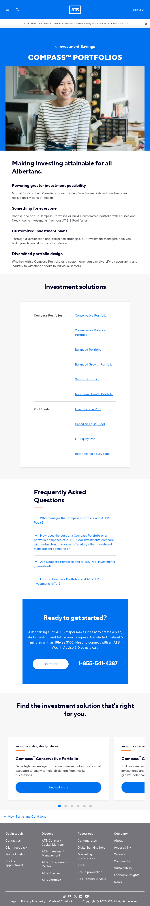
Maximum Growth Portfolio (94, 394)
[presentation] (75, 108)
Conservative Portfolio (90, 315)
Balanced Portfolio (88, 349)
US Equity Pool (85, 439)
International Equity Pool (92, 454)
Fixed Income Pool (88, 409)
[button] (8, 10)
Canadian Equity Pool (90, 424)
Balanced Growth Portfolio (94, 364)
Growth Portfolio (87, 379)
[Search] (17, 10)
